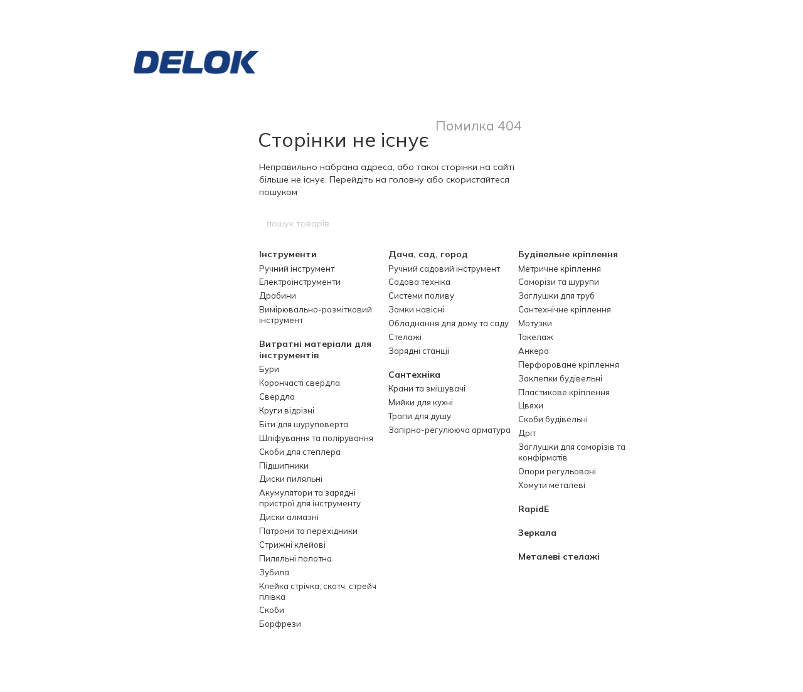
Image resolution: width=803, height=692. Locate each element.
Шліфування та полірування (316, 438)
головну (406, 179)
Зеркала (537, 532)
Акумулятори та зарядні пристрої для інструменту (310, 497)
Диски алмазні (289, 517)
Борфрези (280, 624)
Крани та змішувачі (426, 388)
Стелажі (405, 337)
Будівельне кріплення (568, 254)
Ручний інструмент (296, 268)
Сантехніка (414, 374)
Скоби (271, 610)
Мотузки (535, 323)
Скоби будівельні (553, 419)
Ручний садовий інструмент (444, 268)
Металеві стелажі (559, 556)
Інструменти (288, 254)
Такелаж (535, 337)
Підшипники (284, 465)
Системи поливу (421, 295)
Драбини (277, 295)
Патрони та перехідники (308, 531)
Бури (269, 369)
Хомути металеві (551, 485)
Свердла (277, 396)
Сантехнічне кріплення (564, 309)
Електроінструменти (300, 282)
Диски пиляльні (290, 479)
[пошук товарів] (538, 223)
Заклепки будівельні (560, 378)
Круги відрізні (286, 410)
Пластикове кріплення (564, 392)
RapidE (533, 508)
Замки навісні (416, 309)
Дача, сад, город (428, 254)
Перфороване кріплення (568, 364)
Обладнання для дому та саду (448, 323)
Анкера (533, 351)
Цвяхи (530, 405)
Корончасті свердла (299, 383)
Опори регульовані (557, 471)
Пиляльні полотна (295, 558)
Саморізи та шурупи (558, 282)
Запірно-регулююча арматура (449, 430)
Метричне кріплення (559, 268)
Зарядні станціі (418, 351)
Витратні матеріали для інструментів (315, 349)
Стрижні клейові (292, 545)
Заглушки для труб (556, 295)
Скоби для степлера (300, 452)
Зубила (274, 572)
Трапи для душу (419, 416)
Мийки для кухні (420, 402)
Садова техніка (419, 282)
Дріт (527, 433)
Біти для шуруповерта (303, 424)
